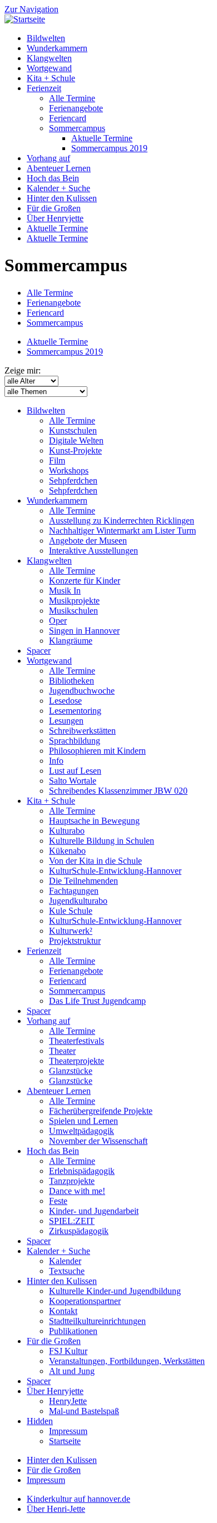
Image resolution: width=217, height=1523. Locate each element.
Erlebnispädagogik (82, 1171)
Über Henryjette (55, 218)
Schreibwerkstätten (82, 730)
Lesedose (65, 700)
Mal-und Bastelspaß (84, 1411)
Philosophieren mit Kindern (97, 750)
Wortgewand (49, 68)
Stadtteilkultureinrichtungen (97, 1321)
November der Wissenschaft (98, 1141)
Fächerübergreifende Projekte (100, 1111)
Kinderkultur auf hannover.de (78, 1499)
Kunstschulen (73, 430)
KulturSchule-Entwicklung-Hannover (115, 870)
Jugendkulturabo (78, 900)
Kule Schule (70, 910)
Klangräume (70, 640)
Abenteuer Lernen (59, 168)
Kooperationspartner (85, 1301)
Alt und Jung (72, 1371)
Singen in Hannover (84, 630)
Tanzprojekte (72, 1181)
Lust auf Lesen (75, 770)
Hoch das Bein (53, 178)
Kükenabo (67, 850)
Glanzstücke (70, 1071)
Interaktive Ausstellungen (93, 550)
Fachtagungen (73, 890)
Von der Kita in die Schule (95, 860)
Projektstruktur (75, 940)
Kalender (65, 1261)
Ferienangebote (76, 108)
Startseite (65, 1441)
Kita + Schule (51, 78)
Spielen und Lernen (83, 1121)
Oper (58, 620)
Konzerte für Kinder (84, 580)
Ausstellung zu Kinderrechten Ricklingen (121, 520)
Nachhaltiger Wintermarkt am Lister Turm (122, 530)
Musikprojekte (74, 600)
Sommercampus (77, 128)
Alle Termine (72, 98)
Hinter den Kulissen (62, 198)
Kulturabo (67, 830)
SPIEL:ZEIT (72, 1221)
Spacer (39, 650)
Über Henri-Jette (56, 1509)
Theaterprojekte (76, 1061)
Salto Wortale (72, 780)
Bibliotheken (71, 680)
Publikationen (73, 1331)
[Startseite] (24, 19)
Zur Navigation (31, 9)
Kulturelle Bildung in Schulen (101, 840)
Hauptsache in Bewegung (94, 820)
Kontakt (63, 1311)
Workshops (68, 470)
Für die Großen (54, 208)
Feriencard (67, 118)
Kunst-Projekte (75, 450)
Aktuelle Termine (101, 138)
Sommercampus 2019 (109, 148)
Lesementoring (75, 710)
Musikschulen (73, 610)
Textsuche (67, 1271)
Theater (62, 1051)
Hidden (40, 1421)
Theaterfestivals (76, 1041)
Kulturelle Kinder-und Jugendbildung (115, 1291)
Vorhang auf (48, 158)
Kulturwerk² (70, 930)
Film (57, 460)
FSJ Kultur (68, 1351)
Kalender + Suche (58, 188)
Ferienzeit (44, 88)
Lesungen (66, 720)
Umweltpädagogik (81, 1131)
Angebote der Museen (88, 540)
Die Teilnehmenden (83, 880)
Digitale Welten (76, 440)
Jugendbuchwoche (82, 690)
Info (56, 760)
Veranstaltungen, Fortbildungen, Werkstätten (127, 1361)
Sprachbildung (74, 740)
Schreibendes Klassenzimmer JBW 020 (118, 790)
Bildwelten (46, 38)
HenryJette (68, 1401)
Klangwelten (49, 58)
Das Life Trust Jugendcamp (97, 1001)
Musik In (65, 590)
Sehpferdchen (73, 480)
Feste (58, 1201)
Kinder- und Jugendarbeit (94, 1211)
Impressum (68, 1431)
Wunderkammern (57, 48)
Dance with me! (77, 1191)
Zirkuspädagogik (78, 1231)
